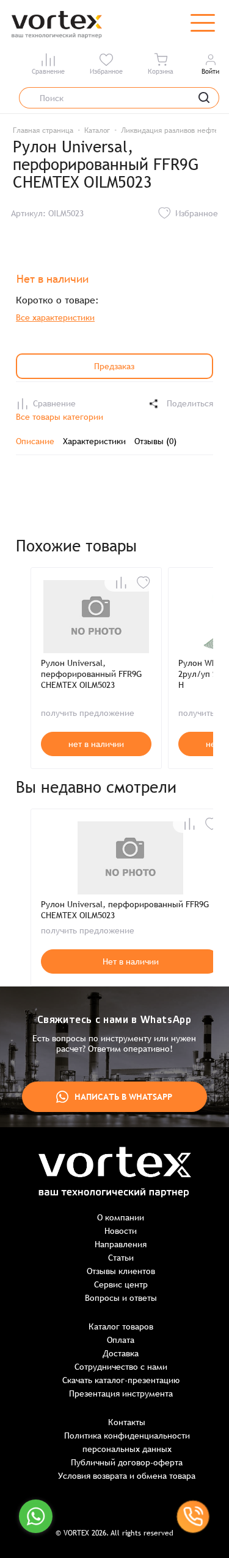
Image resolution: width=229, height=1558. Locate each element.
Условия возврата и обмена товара (126, 1476)
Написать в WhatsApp (123, 1097)
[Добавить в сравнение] (121, 582)
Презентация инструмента (121, 1393)
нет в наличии (96, 744)
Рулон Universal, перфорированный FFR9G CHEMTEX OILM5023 (91, 674)
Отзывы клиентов (121, 1271)
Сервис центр (121, 1284)
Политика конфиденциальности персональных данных (127, 1442)
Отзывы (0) (155, 441)
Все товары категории (59, 417)
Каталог (97, 130)
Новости (120, 1231)
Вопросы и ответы (121, 1298)
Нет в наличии (131, 961)
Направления (121, 1244)
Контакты (126, 1422)
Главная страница (43, 130)
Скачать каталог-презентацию (121, 1380)
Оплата (120, 1340)
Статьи (121, 1257)
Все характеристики (55, 317)
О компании (120, 1217)
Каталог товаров (121, 1326)
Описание (35, 441)
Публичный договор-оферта (127, 1462)
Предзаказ (114, 366)
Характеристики (94, 441)
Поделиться (190, 403)
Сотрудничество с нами (121, 1367)
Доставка (121, 1353)
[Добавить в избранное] (143, 582)
